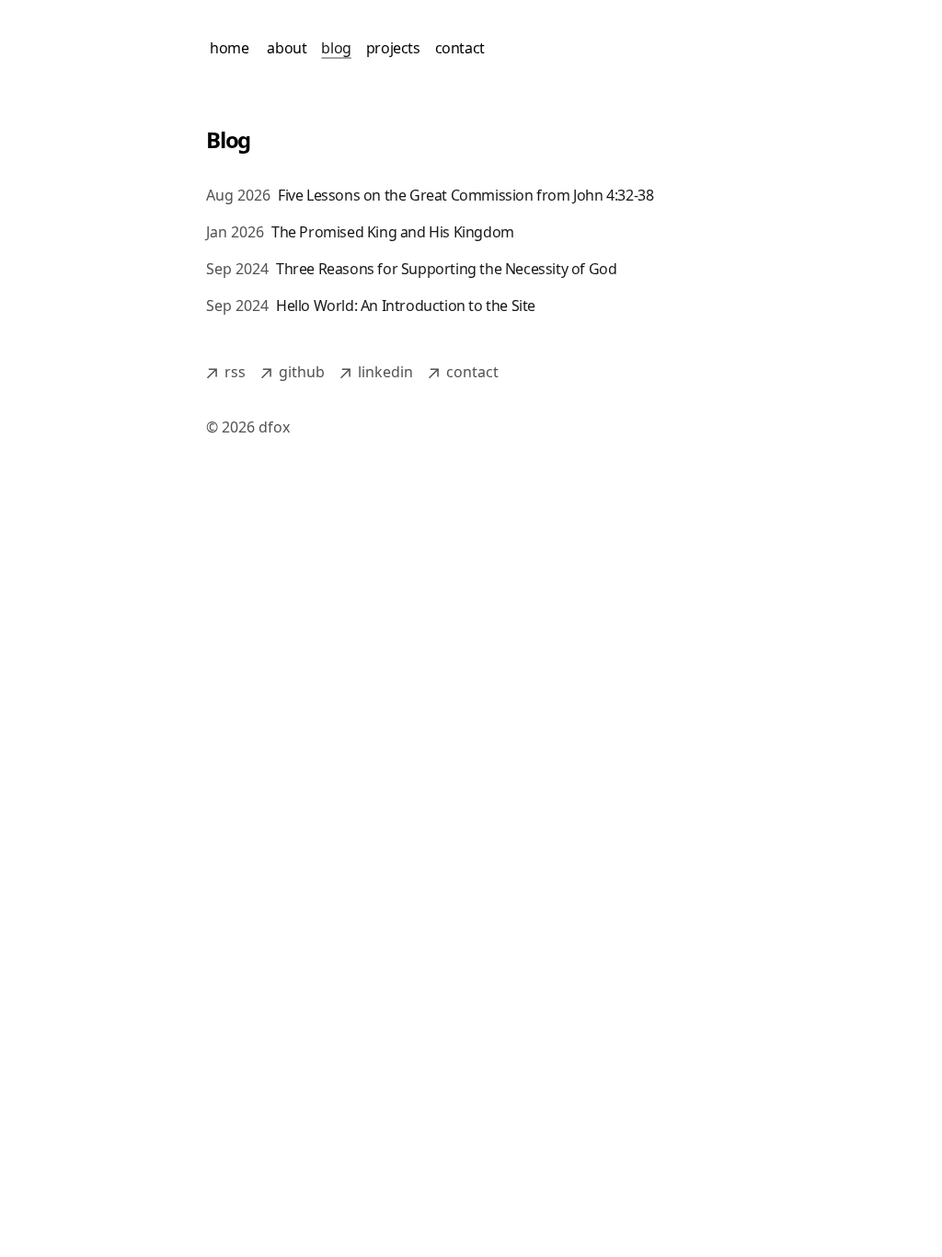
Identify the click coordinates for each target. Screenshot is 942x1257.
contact (460, 48)
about (286, 48)
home (229, 48)
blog (335, 48)
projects (393, 48)
